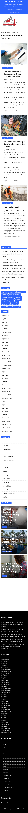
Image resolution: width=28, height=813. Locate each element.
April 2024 (5, 381)
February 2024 (6, 388)
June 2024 (5, 375)
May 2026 (5, 325)
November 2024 (7, 365)
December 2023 (7, 395)
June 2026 (5, 322)
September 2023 (7, 398)
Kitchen (15, 6)
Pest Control (6, 302)
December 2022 (7, 424)
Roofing (17, 307)
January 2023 (6, 421)
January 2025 (6, 358)
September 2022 (7, 431)
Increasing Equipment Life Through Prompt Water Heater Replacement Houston (13, 253)
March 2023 (5, 418)
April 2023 (5, 414)
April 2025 (5, 348)
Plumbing (21, 4)
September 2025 (7, 335)
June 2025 (5, 342)
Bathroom (5, 292)
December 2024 (7, 362)
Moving (22, 6)
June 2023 (5, 408)
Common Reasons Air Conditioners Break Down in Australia (13, 73)
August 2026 (5, 316)
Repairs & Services (15, 12)
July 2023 (4, 405)
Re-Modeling (10, 9)
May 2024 (5, 378)
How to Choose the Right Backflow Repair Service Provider (14, 144)
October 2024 (6, 368)
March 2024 (5, 385)
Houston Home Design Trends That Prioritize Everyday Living (12, 543)
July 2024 (4, 372)
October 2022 (6, 428)
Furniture (7, 6)
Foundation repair (12, 207)
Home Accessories (15, 294)
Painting (18, 299)
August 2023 (5, 401)
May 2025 (5, 345)
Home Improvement (10, 4)
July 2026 (4, 319)
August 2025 (5, 339)
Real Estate (19, 9)
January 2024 (6, 391)
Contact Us (5, 803)
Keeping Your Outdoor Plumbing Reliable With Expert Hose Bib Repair (13, 567)
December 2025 (7, 332)
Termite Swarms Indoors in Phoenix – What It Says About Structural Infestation (13, 279)
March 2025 (5, 352)
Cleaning (13, 292)
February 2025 (6, 355)
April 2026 (5, 329)
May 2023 (5, 411)
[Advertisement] (14, 593)
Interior (18, 297)
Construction (21, 292)
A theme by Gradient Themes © (14, 809)
